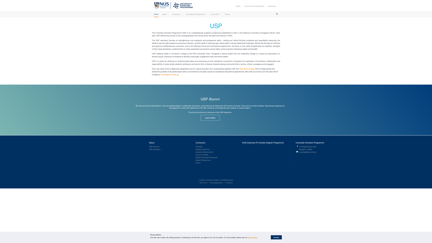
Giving (238, 6)
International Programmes (195, 14)
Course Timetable (202, 155)
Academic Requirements (204, 152)
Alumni (227, 14)
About (164, 14)
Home (156, 14)
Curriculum (176, 14)
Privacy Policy (252, 237)
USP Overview (154, 146)
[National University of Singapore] (161, 5)
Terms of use (203, 183)
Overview (199, 146)
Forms (198, 163)
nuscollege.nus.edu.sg (170, 74)
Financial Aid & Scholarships (254, 6)
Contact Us (229, 183)
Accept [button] (276, 237)
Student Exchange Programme (207, 157)
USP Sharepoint (154, 149)
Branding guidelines (216, 183)
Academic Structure (203, 149)
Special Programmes (203, 160)
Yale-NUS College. (247, 69)
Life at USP (215, 14)
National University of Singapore (210, 180)
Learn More (210, 117)
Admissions (272, 6)
